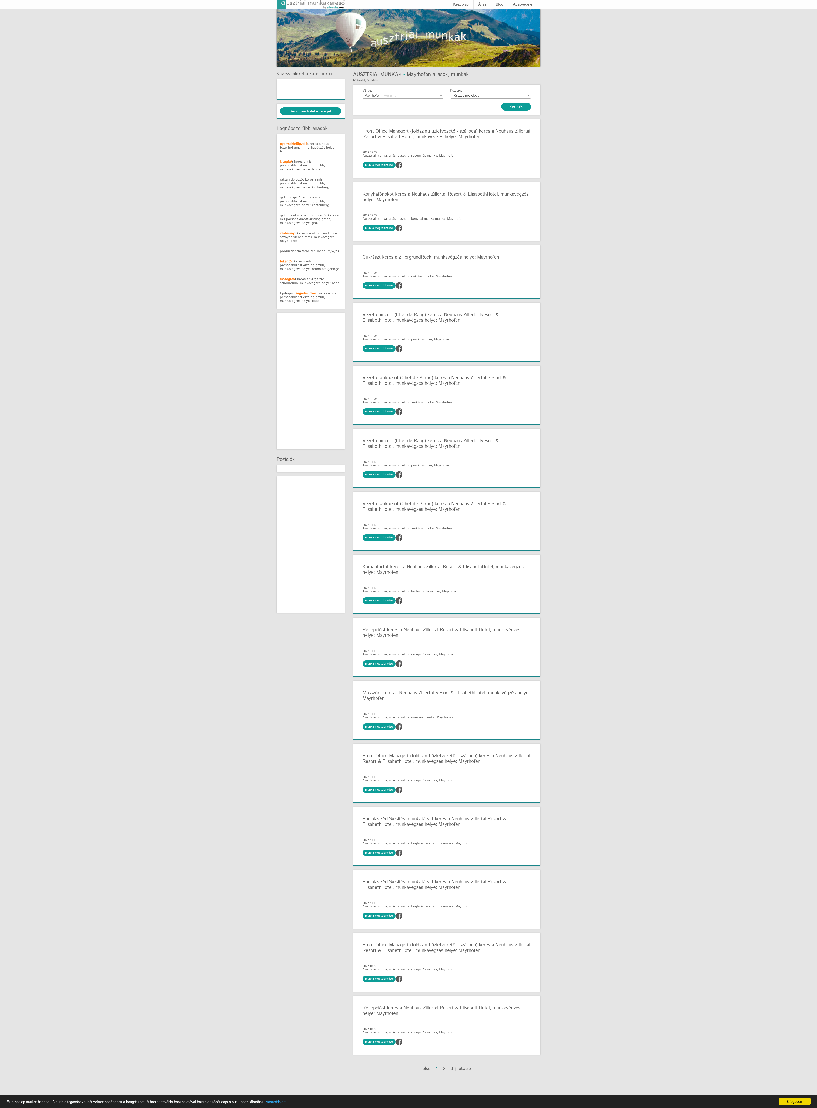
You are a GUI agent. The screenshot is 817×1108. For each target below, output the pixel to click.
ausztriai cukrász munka (416, 276)
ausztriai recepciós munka (417, 155)
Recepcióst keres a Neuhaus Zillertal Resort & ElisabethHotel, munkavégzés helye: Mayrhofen (441, 633)
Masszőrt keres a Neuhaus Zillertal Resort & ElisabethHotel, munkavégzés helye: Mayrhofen (446, 696)
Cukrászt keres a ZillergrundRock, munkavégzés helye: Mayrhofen (431, 257)
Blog (499, 4)
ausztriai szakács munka (416, 402)
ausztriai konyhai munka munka (421, 218)
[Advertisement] (312, 380)
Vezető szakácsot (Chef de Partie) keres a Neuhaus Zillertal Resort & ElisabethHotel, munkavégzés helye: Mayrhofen (434, 381)
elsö (427, 1068)
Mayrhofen (447, 155)
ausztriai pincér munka (415, 339)
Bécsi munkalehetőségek (310, 111)
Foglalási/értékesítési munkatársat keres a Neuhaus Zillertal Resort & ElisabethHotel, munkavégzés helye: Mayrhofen (434, 822)
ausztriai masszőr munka (416, 717)
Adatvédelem (276, 1101)
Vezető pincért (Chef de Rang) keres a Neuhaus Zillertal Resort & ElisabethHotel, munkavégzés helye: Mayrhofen (431, 317)
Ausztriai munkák (377, 74)
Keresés (516, 107)
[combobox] (403, 96)
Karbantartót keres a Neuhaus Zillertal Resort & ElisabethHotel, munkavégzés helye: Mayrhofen (443, 570)
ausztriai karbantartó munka (419, 591)
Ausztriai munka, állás (379, 155)
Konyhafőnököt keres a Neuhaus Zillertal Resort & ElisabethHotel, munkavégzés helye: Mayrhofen (445, 197)
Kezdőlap (461, 4)
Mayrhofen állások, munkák (438, 74)
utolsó (464, 1068)
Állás (482, 4)
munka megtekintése (379, 165)
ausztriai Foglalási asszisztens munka (425, 843)
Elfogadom (794, 1101)
